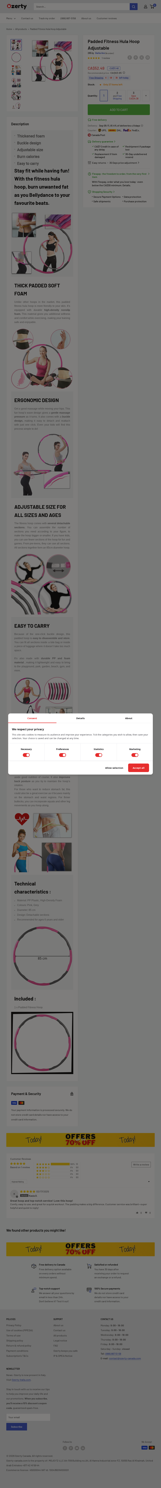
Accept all (138, 767)
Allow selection (114, 767)
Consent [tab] (32, 718)
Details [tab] (80, 718)
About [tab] (128, 718)
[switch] (26, 755)
